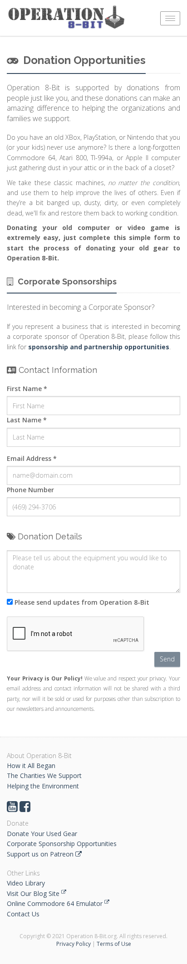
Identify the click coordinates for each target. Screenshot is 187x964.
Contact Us (23, 914)
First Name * (27, 388)
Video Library (26, 883)
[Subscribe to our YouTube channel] (12, 808)
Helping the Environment (43, 786)
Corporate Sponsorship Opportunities (62, 843)
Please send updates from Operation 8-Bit (81, 602)
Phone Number (30, 489)
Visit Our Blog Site (34, 893)
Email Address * (32, 458)
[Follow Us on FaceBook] (25, 808)
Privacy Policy (73, 944)
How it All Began (31, 765)
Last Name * (27, 420)
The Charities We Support (44, 775)
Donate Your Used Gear (42, 833)
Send (167, 659)
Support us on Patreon (41, 854)
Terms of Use (114, 944)
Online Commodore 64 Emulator (55, 903)
